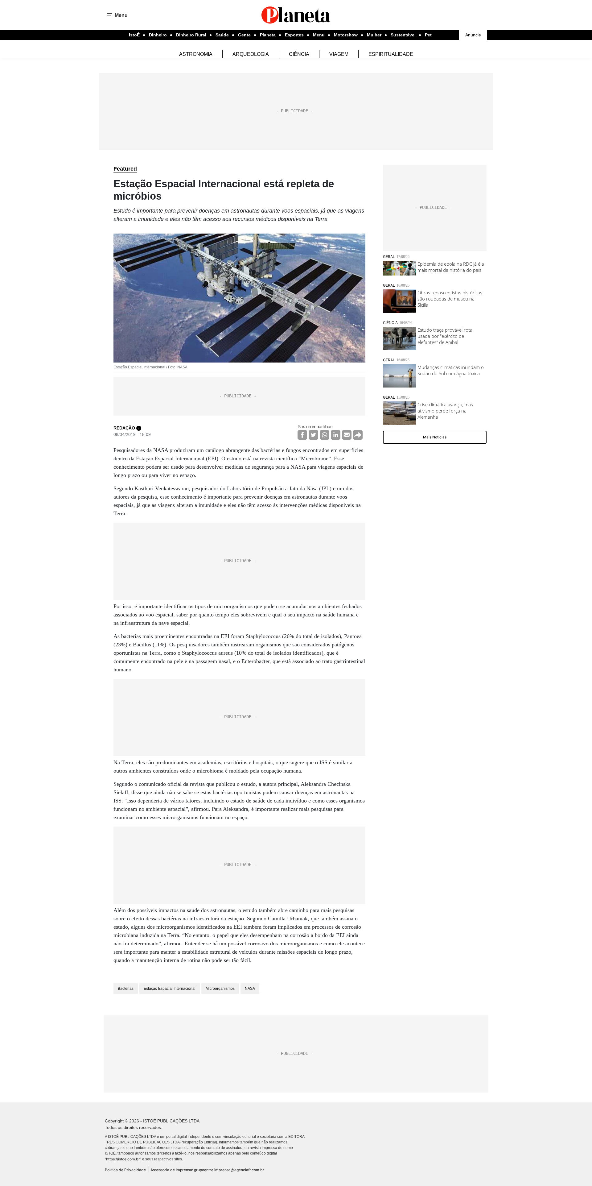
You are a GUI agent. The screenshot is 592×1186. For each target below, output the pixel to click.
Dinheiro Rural (191, 34)
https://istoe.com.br (123, 1159)
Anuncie (473, 34)
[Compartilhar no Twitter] (313, 435)
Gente (244, 34)
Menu (319, 34)
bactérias (126, 988)
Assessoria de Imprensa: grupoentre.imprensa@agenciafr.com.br (207, 1169)
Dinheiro (158, 34)
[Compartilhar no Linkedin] (335, 435)
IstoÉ (134, 34)
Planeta (268, 34)
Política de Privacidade (125, 1169)
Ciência (299, 54)
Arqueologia (250, 54)
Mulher (374, 34)
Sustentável (403, 34)
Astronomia (195, 54)
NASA (250, 988)
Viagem (338, 54)
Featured (125, 169)
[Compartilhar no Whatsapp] (324, 435)
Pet (428, 34)
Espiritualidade (390, 54)
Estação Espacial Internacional (169, 988)
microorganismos (220, 988)
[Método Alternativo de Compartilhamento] (358, 435)
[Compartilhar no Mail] (347, 435)
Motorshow (346, 34)
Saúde (222, 34)
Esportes (294, 34)
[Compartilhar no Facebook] (302, 435)
